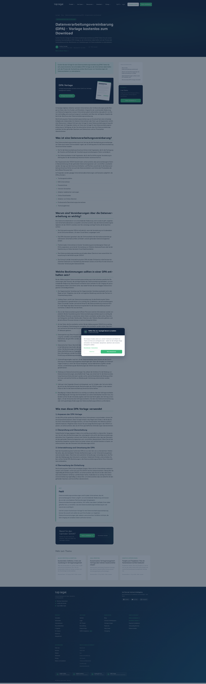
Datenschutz (94, 348)
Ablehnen (91, 351)
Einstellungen (87, 348)
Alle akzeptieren (111, 351)
